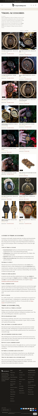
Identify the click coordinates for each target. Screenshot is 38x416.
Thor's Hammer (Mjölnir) (12, 384)
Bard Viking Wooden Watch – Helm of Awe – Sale (27, 51)
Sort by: (22, 30)
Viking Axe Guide (30, 391)
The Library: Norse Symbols (31, 382)
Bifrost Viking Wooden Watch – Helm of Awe (27, 76)
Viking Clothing (12, 391)
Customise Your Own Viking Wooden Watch (9, 149)
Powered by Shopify (29, 413)
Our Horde (21, 372)
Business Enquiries (22, 379)
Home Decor (12, 396)
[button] (2, 5)
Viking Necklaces (13, 379)
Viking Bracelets (12, 381)
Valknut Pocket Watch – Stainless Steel (27, 196)
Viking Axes (12, 389)
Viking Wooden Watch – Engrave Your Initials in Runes (9, 220)
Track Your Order (22, 374)
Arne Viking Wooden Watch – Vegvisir (9, 99)
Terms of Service (22, 392)
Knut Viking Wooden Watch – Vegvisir (26, 124)
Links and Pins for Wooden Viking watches (27, 172)
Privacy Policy (21, 386)
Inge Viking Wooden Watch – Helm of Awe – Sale (27, 220)
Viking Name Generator (32, 372)
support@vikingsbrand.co (11, 413)
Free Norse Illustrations (32, 385)
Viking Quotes (30, 389)
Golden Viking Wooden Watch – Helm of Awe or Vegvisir (10, 124)
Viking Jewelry (12, 372)
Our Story (20, 377)
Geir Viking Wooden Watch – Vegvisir (9, 172)
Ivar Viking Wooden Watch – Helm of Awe (10, 50)
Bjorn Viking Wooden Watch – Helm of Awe (27, 148)
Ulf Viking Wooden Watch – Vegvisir (9, 75)
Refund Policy (21, 388)
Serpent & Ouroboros (13, 387)
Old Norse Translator (31, 374)
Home (3, 9)
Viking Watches (12, 394)
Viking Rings (12, 374)
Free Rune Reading (31, 379)
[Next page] (23, 228)
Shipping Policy (21, 390)
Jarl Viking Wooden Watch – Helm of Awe (10, 196)
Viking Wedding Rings (13, 377)
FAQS (20, 383)
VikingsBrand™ (25, 413)
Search (20, 381)
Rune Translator (30, 377)
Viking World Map (31, 387)
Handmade (12, 398)
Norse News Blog (31, 394)
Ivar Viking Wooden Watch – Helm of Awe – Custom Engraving (27, 100)
